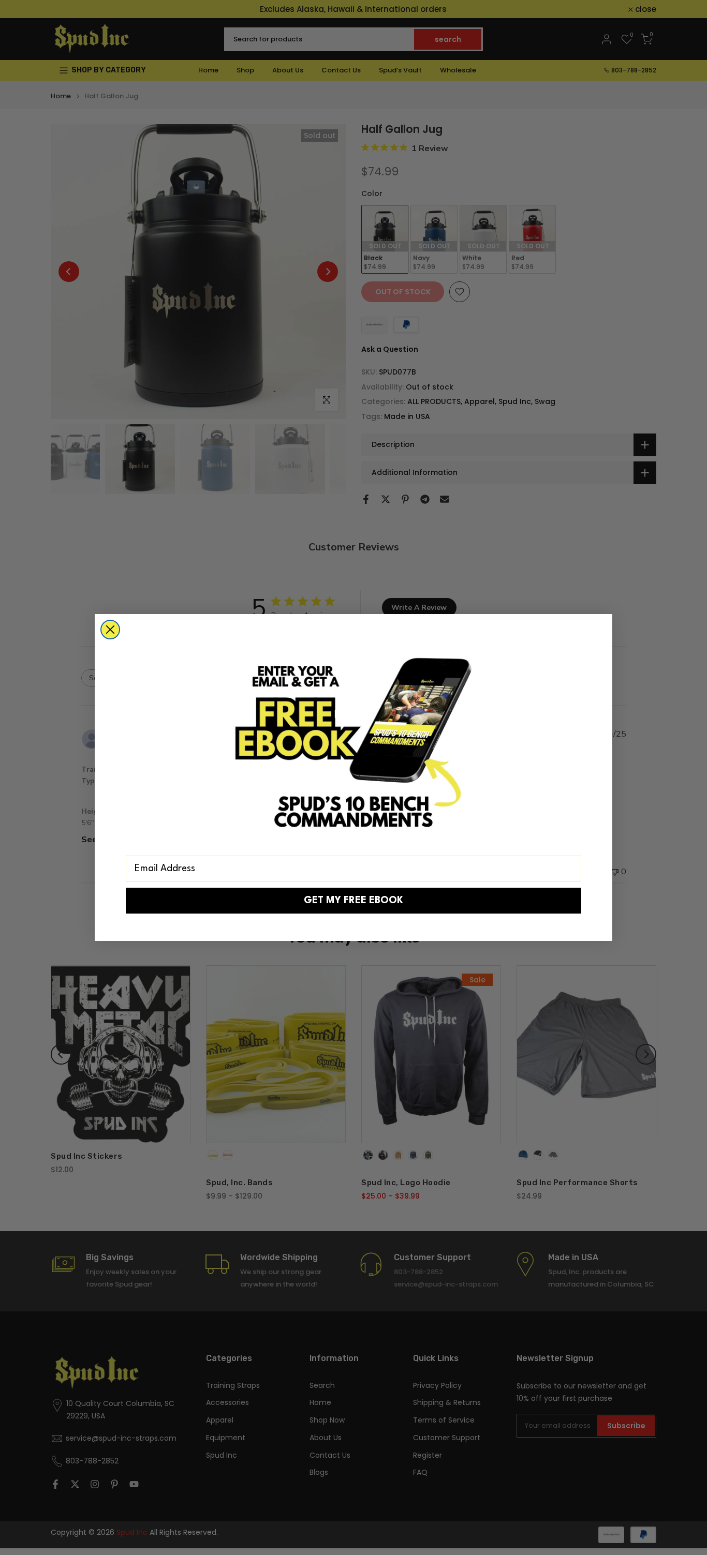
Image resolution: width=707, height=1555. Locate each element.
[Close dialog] (110, 629)
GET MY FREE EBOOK (353, 900)
